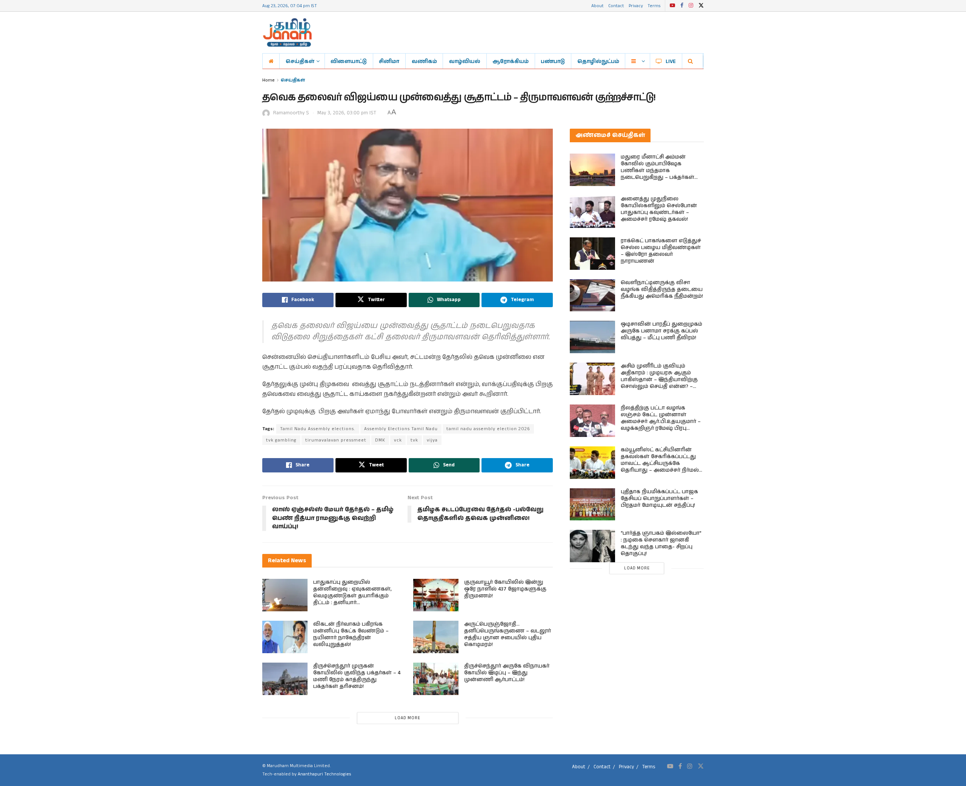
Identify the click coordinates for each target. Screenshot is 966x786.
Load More (407, 718)
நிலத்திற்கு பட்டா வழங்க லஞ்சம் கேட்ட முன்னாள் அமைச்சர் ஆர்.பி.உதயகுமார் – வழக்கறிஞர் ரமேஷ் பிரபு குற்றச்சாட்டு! (661, 421)
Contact (616, 5)
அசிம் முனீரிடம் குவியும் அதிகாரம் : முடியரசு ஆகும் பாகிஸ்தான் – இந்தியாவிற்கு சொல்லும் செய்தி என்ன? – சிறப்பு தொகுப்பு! (659, 379)
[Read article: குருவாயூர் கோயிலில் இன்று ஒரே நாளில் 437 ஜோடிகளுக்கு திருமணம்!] (435, 595)
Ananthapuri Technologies (324, 774)
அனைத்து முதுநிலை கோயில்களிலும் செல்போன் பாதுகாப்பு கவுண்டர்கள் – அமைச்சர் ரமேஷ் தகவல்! (659, 209)
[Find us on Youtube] (672, 5)
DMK (380, 440)
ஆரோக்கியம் (510, 61)
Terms (654, 5)
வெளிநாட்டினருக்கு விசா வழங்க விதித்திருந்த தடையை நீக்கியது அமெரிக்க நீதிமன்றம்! (662, 289)
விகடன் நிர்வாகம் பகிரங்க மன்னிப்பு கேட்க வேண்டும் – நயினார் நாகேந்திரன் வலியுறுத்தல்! (351, 634)
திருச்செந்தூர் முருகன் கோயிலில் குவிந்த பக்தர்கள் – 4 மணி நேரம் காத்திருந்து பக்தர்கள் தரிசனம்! (356, 676)
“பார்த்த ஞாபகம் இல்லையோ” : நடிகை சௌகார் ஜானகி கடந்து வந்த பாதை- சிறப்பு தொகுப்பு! (661, 543)
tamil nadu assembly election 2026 (488, 429)
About (597, 5)
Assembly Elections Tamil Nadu (401, 429)
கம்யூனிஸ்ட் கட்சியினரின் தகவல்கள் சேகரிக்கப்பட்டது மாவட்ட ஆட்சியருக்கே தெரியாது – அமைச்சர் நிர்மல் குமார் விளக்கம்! (660, 463)
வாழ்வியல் (464, 61)
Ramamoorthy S (291, 113)
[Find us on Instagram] (691, 5)
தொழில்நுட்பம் (598, 61)
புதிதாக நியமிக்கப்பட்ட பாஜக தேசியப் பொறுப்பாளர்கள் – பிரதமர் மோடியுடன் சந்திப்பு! (659, 498)
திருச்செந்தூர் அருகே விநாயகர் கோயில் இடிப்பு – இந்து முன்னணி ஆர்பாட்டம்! (506, 672)
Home (268, 79)
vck (398, 440)
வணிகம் (424, 61)
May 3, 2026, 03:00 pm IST (346, 113)
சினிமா (389, 61)
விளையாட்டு (349, 61)
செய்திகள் (300, 61)
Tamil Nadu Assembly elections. (317, 429)
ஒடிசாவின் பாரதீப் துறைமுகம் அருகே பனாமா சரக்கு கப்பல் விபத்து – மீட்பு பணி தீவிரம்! (661, 330)
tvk (414, 440)
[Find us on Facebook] (681, 5)
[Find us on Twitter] (701, 5)
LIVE (671, 61)
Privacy (636, 5)
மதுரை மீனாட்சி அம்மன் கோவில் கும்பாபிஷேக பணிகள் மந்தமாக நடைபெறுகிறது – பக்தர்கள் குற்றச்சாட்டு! (657, 170)
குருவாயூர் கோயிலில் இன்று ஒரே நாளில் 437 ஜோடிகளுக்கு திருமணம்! (505, 589)
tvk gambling (281, 440)
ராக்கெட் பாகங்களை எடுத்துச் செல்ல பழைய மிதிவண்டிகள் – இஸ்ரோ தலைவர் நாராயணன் (661, 251)
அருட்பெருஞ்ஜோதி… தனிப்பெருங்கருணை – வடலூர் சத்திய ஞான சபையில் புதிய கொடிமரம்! (507, 634)
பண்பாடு (553, 61)
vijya (432, 440)
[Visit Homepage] (287, 32)
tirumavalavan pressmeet (335, 440)
